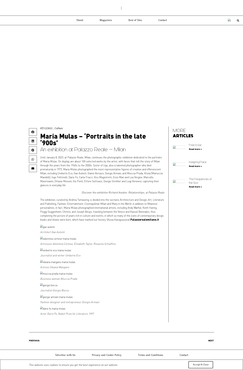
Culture (59, 128)
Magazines (106, 20)
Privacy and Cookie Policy (107, 355)
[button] (238, 20)
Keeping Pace (197, 162)
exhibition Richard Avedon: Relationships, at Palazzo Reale (130, 192)
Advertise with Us (65, 355)
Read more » (195, 149)
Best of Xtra (135, 20)
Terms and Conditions (150, 355)
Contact (162, 20)
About (79, 20)
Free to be (195, 145)
